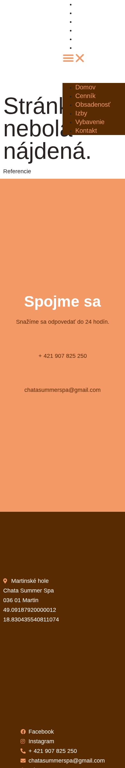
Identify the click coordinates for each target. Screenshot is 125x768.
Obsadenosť (94, 22)
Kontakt (89, 48)
